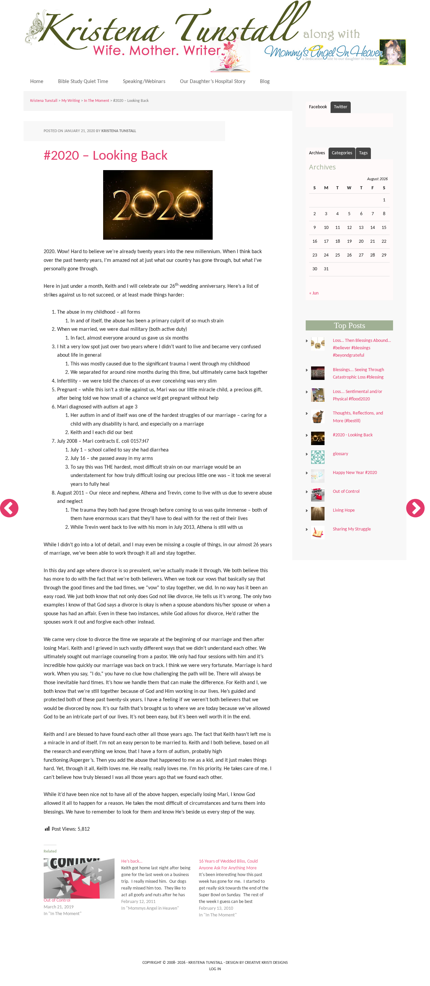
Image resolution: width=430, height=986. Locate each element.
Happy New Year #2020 (355, 472)
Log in (215, 969)
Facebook (318, 107)
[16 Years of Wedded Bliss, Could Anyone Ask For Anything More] (237, 888)
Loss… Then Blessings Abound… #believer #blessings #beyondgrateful (362, 348)
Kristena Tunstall (217, 36)
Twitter (340, 107)
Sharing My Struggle (352, 529)
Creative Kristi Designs (266, 963)
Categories (342, 153)
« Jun (313, 293)
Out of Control (57, 900)
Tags (363, 153)
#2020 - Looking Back (353, 435)
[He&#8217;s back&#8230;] (160, 885)
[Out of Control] (79, 878)
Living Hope (344, 510)
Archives (317, 153)
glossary (340, 454)
